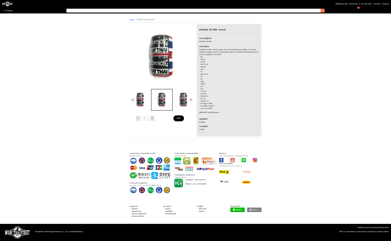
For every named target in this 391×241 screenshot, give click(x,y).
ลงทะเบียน (377, 4)
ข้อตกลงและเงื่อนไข (138, 216)
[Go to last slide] (132, 99)
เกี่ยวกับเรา (135, 209)
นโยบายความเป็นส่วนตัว (139, 214)
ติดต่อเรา (168, 209)
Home (132, 19)
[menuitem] (140, 100)
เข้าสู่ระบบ (385, 4)
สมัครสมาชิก (202, 209)
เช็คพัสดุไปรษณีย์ (341, 4)
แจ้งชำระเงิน (353, 4)
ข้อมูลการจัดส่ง (136, 211)
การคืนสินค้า (169, 211)
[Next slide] (191, 99)
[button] (32, 11)
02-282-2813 (366, 4)
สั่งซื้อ (179, 118)
